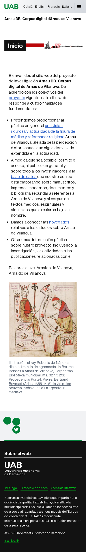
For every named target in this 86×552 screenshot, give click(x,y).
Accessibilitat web (63, 488)
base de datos (24, 176)
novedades (59, 222)
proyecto (17, 97)
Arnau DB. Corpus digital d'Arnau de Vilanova (42, 18)
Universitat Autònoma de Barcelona (12, 6)
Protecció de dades (34, 488)
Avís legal (11, 488)
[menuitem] (28, 6)
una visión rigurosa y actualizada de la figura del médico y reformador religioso (43, 131)
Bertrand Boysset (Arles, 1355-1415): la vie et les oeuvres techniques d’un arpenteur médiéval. (40, 385)
